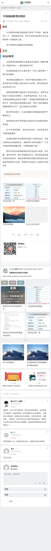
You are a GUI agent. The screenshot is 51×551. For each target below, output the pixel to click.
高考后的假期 (8, 224)
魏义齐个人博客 (16, 401)
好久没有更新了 (9, 362)
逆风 (16, 269)
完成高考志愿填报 (32, 201)
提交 (10, 501)
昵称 (6, 489)
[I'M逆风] (25, 2)
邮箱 (6, 495)
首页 (5, 8)
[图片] (44, 483)
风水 (12, 449)
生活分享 (12, 8)
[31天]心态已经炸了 (33, 224)
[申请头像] (45, 467)
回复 (14, 407)
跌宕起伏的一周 (9, 201)
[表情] (40, 483)
